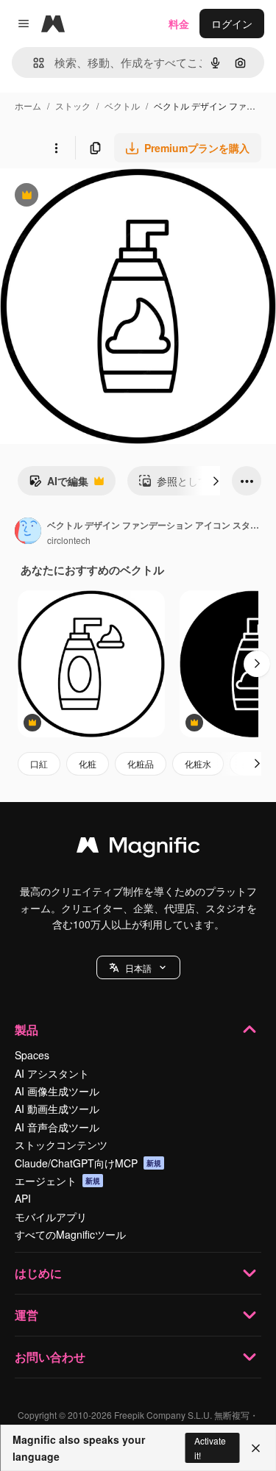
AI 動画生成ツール (57, 1108)
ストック (73, 105)
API (23, 1198)
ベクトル (122, 105)
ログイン (231, 23)
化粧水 (198, 763)
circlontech (69, 540)
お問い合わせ (50, 1356)
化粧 (87, 763)
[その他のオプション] (56, 147)
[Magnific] (138, 848)
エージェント (57, 1180)
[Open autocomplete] (33, 62)
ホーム (28, 105)
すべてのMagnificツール (70, 1234)
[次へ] (215, 480)
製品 (26, 1029)
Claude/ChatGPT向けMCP (88, 1163)
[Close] (255, 1448)
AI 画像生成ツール (57, 1091)
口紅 (39, 763)
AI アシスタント (52, 1073)
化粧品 (140, 763)
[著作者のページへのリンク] (28, 532)
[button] (138, 967)
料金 (179, 23)
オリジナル (101, 196)
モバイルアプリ (51, 1216)
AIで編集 (58, 484)
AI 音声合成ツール (57, 1127)
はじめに (38, 1272)
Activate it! (210, 1447)
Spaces (32, 1055)
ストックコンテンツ (61, 1144)
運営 (26, 1314)
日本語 (138, 968)
